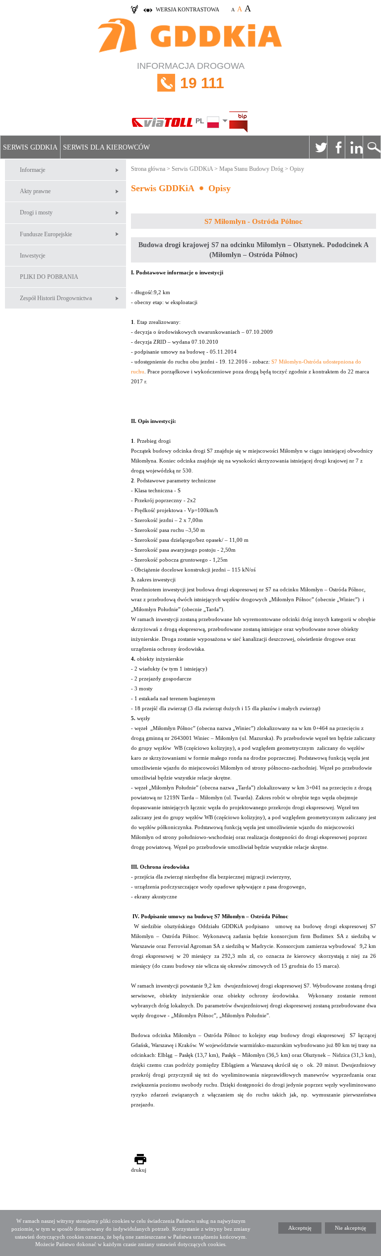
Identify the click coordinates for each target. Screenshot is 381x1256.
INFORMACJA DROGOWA (191, 76)
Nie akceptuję (350, 1228)
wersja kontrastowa (187, 9)
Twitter (318, 147)
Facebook (336, 147)
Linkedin (354, 147)
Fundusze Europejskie (46, 234)
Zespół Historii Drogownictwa (56, 298)
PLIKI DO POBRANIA (49, 276)
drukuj (138, 1170)
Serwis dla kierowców (106, 147)
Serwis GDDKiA (30, 147)
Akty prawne (35, 191)
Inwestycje (32, 255)
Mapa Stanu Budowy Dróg (251, 168)
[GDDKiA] (190, 36)
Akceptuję (300, 1228)
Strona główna (148, 168)
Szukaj (372, 147)
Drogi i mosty (36, 212)
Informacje (32, 169)
